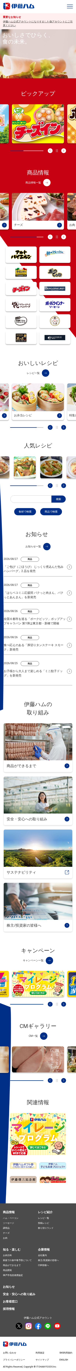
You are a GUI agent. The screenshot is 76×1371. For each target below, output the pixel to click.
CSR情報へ (43, 1265)
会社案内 (42, 1255)
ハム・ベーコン (10, 1218)
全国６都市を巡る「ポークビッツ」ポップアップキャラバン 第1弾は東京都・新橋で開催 (35, 621)
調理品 (6, 1228)
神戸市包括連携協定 (13, 1275)
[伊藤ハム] (19, 9)
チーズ (6, 1233)
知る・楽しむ (12, 1249)
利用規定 (40, 1352)
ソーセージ (8, 1223)
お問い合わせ (9, 1352)
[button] (70, 6)
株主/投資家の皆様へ (48, 1260)
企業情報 (44, 1249)
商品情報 (9, 1212)
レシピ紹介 (45, 1212)
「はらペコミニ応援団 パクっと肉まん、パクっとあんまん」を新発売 (33, 595)
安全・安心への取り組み (19, 1294)
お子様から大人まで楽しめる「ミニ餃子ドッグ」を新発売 (33, 673)
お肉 (5, 1238)
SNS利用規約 (65, 1352)
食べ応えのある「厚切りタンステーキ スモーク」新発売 (33, 647)
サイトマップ (42, 1359)
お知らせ (9, 1286)
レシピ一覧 (43, 1218)
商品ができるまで (12, 1265)
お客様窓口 (10, 1301)
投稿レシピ (43, 1223)
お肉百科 (7, 1255)
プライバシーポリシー (14, 1359)
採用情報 (9, 1309)
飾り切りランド (45, 1228)
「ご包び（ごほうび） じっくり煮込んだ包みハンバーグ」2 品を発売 (33, 569)
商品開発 (7, 1270)
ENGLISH (63, 1359)
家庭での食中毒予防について (17, 1260)
